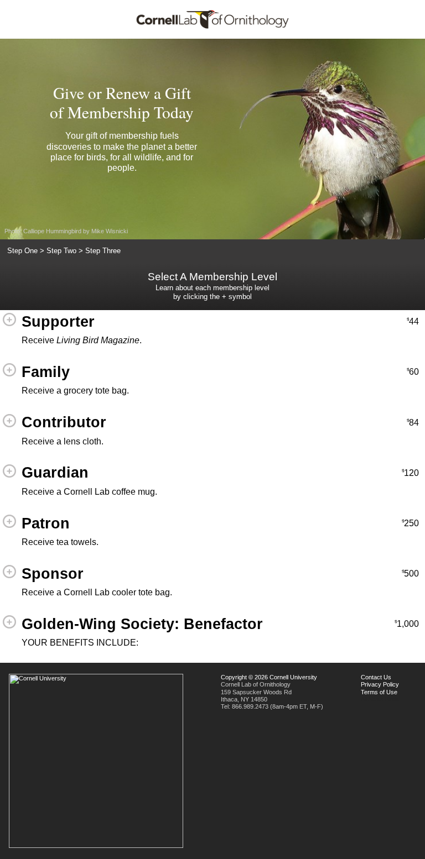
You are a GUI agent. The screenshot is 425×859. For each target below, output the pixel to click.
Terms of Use (379, 692)
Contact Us (376, 677)
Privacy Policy (380, 684)
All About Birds (380, 699)
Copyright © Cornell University (269, 677)
